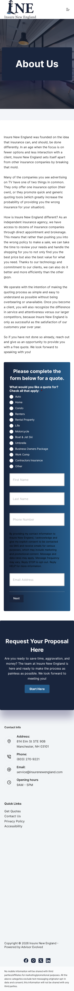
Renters (20, 414)
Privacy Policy (14, 821)
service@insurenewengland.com (40, 772)
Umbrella (20, 442)
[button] (37, 689)
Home (18, 402)
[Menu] (68, 9)
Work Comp (22, 454)
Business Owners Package (31, 448)
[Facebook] (26, 960)
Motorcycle (22, 431)
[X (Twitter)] (41, 960)
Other (18, 466)
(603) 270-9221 (28, 759)
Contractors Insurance (29, 460)
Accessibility (13, 826)
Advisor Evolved (32, 947)
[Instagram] (33, 960)
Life (17, 425)
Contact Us (12, 816)
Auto (18, 396)
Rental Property (25, 419)
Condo (19, 408)
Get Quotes (12, 811)
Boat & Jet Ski (24, 437)
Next (16, 598)
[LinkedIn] (48, 960)
